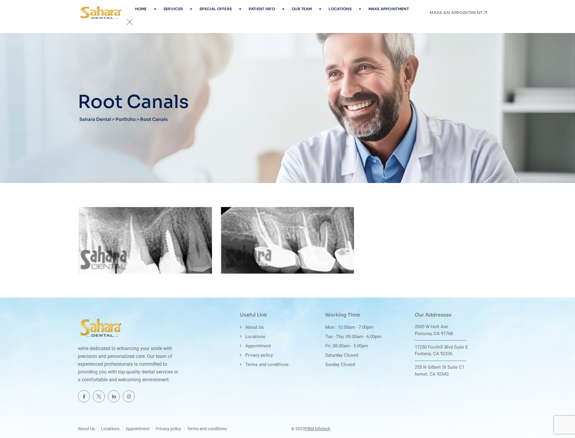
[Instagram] (129, 396)
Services (173, 9)
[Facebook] (84, 396)
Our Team (302, 9)
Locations (340, 9)
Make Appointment (388, 9)
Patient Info (262, 9)
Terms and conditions (267, 364)
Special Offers (215, 9)
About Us (254, 327)
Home (141, 9)
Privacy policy (259, 355)
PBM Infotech (317, 428)
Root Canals (101, 259)
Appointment (258, 346)
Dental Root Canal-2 (124, 269)
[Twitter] (99, 396)
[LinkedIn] (114, 396)
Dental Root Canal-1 (266, 269)
